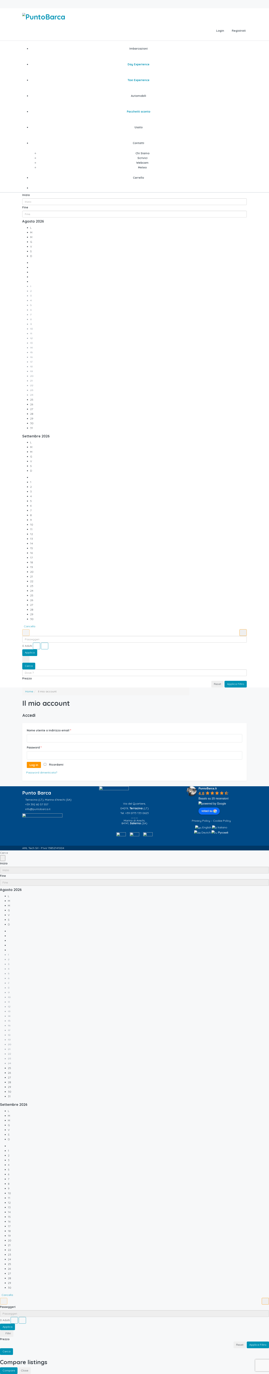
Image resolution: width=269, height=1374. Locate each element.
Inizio (26, 195)
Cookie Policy (222, 820)
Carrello (138, 177)
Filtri (8, 1333)
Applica (30, 652)
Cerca (29, 666)
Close (24, 1370)
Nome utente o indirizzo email (49, 730)
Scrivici (142, 158)
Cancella (29, 626)
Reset (217, 684)
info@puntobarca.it (37, 809)
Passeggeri (8, 1307)
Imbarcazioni (138, 48)
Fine (25, 207)
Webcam (142, 162)
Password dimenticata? (41, 772)
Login (220, 30)
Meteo (142, 167)
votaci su (206, 811)
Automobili (138, 96)
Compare (9, 1370)
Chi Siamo (142, 153)
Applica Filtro (235, 684)
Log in (34, 765)
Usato (138, 127)
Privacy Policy (201, 820)
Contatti (138, 143)
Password (34, 747)
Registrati (239, 30)
